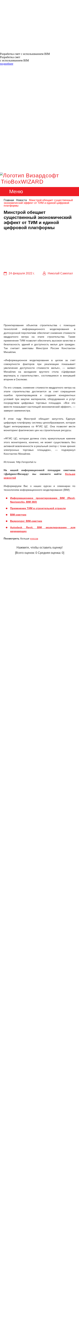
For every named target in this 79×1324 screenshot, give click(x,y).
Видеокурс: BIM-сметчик (26, 521)
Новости (21, 200)
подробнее (6, 63)
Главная (9, 200)
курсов (34, 538)
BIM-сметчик (18, 514)
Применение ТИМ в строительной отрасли (38, 508)
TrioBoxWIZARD (22, 182)
